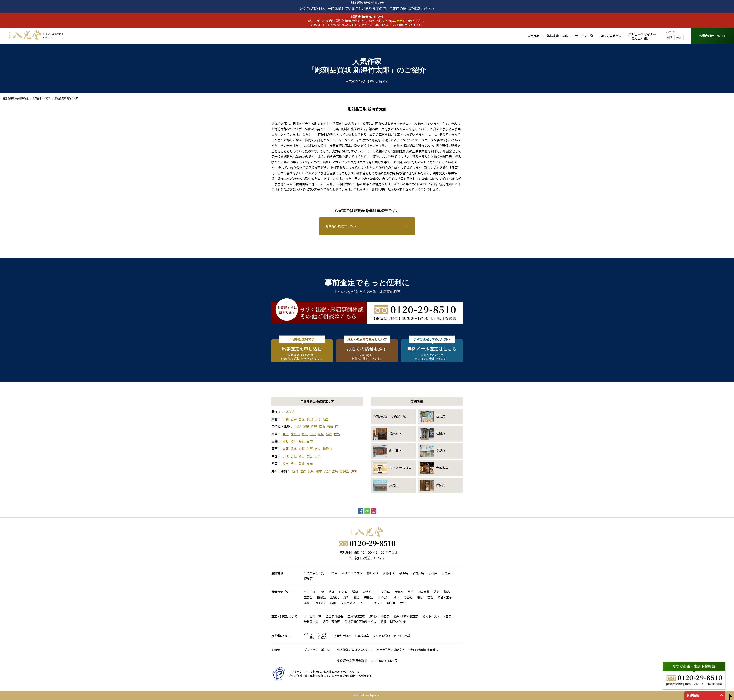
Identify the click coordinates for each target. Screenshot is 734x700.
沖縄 (354, 471)
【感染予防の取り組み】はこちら (367, 2)
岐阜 (294, 441)
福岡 (295, 471)
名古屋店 (418, 573)
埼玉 (305, 434)
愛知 (286, 441)
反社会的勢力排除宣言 (390, 650)
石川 (330, 427)
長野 (314, 427)
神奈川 (295, 434)
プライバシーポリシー (318, 650)
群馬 (337, 434)
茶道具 (385, 592)
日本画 (343, 592)
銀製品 (321, 597)
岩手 (294, 419)
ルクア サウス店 (352, 573)
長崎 (311, 471)
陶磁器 (391, 603)
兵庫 (294, 449)
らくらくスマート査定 (437, 616)
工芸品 (308, 597)
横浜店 (403, 573)
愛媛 (302, 464)
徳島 (286, 464)
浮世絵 (408, 597)
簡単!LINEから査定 (406, 616)
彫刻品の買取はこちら (341, 226)
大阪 (286, 449)
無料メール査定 (379, 616)
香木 (437, 592)
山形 (318, 419)
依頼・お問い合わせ (394, 622)
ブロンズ (320, 603)
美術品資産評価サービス (360, 622)
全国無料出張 (334, 616)
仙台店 (333, 573)
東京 (286, 434)
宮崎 (335, 471)
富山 (322, 427)
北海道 (290, 412)
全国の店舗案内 (611, 36)
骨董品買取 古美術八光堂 (16, 98)
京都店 (433, 573)
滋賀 (310, 449)
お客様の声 (362, 636)
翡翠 (307, 603)
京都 (302, 449)
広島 (310, 456)
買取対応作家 (402, 636)
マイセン (383, 597)
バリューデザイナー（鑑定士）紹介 (317, 635)
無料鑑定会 (311, 622)
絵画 (331, 592)
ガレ (396, 597)
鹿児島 (344, 471)
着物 (430, 597)
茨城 (321, 434)
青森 (286, 419)
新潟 (306, 427)
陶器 (447, 592)
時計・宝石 (445, 597)
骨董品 (398, 592)
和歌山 (327, 449)
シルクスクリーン (352, 603)
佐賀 (303, 471)
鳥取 (286, 456)
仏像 (357, 597)
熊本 (319, 471)
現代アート (369, 592)
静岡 (302, 441)
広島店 (446, 573)
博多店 (308, 578)
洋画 (355, 592)
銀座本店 (373, 573)
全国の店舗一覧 (314, 573)
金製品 (334, 597)
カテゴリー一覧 (314, 592)
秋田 (310, 419)
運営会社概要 (342, 636)
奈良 (318, 449)
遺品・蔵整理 (331, 622)
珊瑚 (420, 597)
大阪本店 (389, 573)
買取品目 (534, 36)
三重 (310, 441)
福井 (338, 427)
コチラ (398, 20)
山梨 (298, 427)
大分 (327, 471)
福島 (326, 419)
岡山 (302, 456)
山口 (318, 456)
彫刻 (346, 597)
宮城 (302, 419)
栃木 (329, 434)
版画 (333, 603)
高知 (310, 464)
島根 (294, 456)
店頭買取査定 (356, 616)
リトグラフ (375, 603)
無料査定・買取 (557, 36)
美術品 (368, 597)
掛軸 (410, 592)
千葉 (313, 434)
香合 (403, 603)
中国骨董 (423, 592)
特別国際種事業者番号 (423, 650)
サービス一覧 (584, 36)
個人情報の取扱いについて (354, 650)
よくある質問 (381, 636)
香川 (294, 464)
